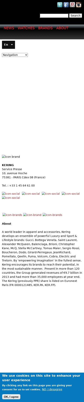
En (6, 44)
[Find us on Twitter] (60, 7)
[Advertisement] (42, 102)
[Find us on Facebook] (66, 7)
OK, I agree (11, 396)
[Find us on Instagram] (79, 7)
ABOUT (62, 28)
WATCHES (26, 28)
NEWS (9, 28)
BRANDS (45, 28)
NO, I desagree (52, 389)
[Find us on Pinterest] (73, 7)
